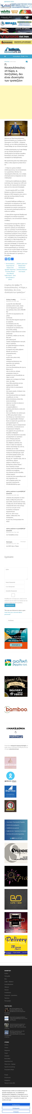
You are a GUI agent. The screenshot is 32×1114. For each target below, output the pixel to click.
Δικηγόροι (7, 1056)
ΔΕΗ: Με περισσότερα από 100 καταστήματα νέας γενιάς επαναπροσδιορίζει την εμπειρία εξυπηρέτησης (15, 1033)
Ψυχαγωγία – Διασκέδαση (11, 995)
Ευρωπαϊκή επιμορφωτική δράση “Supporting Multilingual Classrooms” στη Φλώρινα (18, 1018)
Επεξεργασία (16, 1108)
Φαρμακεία (7, 1050)
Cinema (6, 1047)
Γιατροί (6, 1053)
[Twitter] (23, 56)
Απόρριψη (16, 1112)
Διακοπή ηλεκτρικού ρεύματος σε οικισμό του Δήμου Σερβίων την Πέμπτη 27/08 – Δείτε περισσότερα (18, 1025)
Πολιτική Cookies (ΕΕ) (10, 1083)
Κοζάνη (6, 973)
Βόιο (6, 979)
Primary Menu (10, 2)
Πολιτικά (7, 61)
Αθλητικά (7, 987)
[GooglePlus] (25, 56)
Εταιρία (6, 1075)
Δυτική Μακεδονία (9, 984)
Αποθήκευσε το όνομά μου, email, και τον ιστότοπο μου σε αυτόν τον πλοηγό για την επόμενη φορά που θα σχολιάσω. (16, 600)
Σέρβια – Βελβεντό (9, 981)
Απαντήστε (23, 299)
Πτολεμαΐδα (7, 976)
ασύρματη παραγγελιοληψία (18, 746)
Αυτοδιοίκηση (8, 992)
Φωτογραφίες (8, 1001)
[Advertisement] (16, 102)
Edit (18, 301)
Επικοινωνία (8, 1077)
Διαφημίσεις (7, 1080)
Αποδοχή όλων (16, 1105)
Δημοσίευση (10, 605)
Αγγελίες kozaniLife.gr (10, 1067)
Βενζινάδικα (7, 1058)
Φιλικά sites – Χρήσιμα (10, 1064)
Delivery (6, 1045)
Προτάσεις (7, 998)
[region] (16, 1100)
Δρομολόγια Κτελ (9, 1061)
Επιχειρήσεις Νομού (9, 1069)
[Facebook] (21, 56)
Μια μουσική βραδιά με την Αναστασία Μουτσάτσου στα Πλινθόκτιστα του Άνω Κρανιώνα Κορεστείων (15, 1011)
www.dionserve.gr (14, 749)
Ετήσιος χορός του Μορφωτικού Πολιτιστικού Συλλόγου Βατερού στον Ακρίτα (22, 267)
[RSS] (26, 56)
